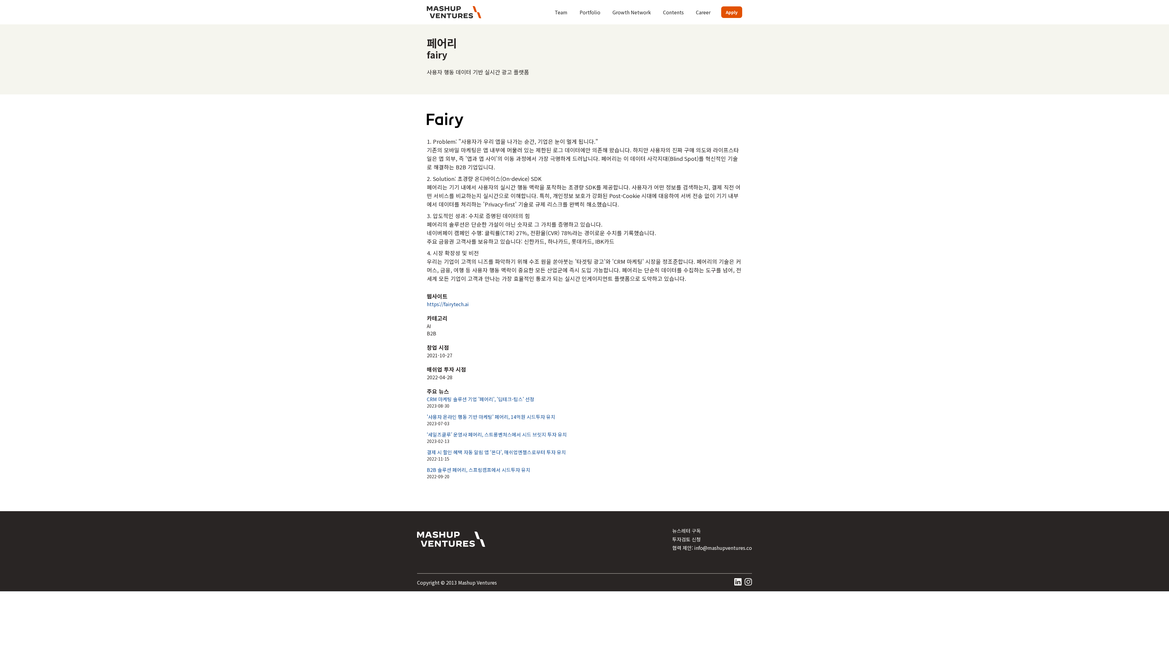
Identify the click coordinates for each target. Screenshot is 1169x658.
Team (561, 12)
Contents (673, 12)
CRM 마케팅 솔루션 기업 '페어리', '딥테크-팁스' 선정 (480, 399)
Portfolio (590, 12)
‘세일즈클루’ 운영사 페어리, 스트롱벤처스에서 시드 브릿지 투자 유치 (497, 434)
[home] (454, 12)
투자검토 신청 (686, 539)
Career (703, 12)
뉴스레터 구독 (686, 530)
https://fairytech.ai (448, 304)
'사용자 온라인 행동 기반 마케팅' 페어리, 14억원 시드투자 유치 (491, 416)
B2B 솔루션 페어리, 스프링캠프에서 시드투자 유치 (478, 469)
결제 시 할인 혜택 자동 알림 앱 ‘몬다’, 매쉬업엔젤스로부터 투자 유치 (496, 452)
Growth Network (632, 12)
